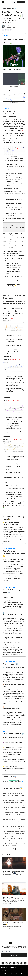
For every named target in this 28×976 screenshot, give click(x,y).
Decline (22, 973)
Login (14, 2)
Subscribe (21, 2)
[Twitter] (2, 963)
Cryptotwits (4, 6)
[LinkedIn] (6, 963)
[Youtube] (10, 963)
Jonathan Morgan (10, 25)
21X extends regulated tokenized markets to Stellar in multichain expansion (12, 754)
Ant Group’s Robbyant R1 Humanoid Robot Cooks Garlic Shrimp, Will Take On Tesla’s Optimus (14, 761)
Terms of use (18, 969)
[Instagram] (21, 963)
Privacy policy (9, 969)
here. (8, 840)
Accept (5, 973)
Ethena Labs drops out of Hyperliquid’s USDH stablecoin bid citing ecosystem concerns (13, 768)
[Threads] (25, 963)
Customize (14, 973)
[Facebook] (17, 963)
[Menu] (26, 2)
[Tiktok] (14, 963)
